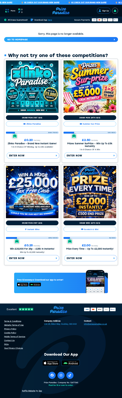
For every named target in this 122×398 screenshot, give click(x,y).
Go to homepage (17, 39)
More (13, 10)
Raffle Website (28, 391)
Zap (40, 391)
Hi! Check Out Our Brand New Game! (39, 2)
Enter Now (17, 155)
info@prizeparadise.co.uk (95, 324)
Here (50, 20)
